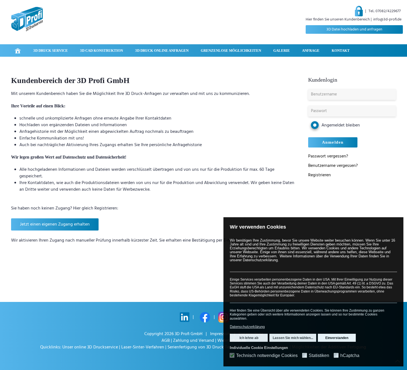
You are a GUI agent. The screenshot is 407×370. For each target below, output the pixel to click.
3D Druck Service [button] (50, 50)
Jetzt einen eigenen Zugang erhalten (55, 224)
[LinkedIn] (185, 317)
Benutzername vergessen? (333, 165)
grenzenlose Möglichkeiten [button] (231, 50)
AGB (165, 340)
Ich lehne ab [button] (248, 338)
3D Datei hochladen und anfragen (354, 29)
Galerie (281, 50)
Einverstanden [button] (336, 338)
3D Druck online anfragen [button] (162, 50)
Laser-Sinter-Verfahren (142, 347)
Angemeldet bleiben (340, 125)
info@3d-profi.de (387, 19)
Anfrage (311, 50)
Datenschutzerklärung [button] (247, 327)
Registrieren (319, 175)
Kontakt (341, 50)
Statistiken (319, 356)
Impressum (220, 334)
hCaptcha (349, 356)
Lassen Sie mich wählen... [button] (293, 338)
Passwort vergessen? (328, 156)
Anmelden (333, 142)
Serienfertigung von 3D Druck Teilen (202, 347)
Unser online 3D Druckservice (90, 347)
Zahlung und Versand (193, 340)
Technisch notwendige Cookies (267, 356)
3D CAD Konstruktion (101, 50)
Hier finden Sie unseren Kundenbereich (338, 19)
